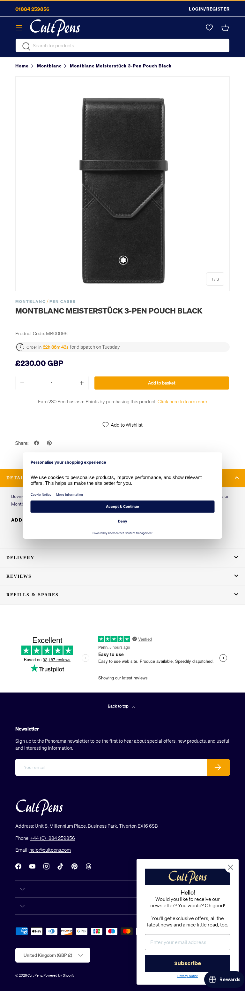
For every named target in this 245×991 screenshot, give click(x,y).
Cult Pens (34, 975)
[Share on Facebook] (37, 443)
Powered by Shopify (59, 975)
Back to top (119, 705)
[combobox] (122, 45)
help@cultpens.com (50, 850)
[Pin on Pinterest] (50, 443)
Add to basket (161, 382)
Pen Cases (62, 301)
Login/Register (209, 9)
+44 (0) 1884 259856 (52, 838)
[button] (226, 28)
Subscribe (187, 963)
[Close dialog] (230, 867)
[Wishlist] (209, 28)
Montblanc (30, 301)
